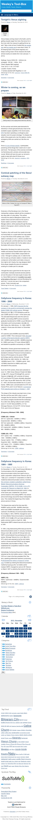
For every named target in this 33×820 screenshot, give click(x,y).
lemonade (17, 746)
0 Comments (11, 77)
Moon (13, 749)
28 (21, 636)
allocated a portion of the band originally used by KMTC (16, 337)
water (13, 766)
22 (25, 634)
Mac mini (4, 796)
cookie (2, 735)
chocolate (29, 730)
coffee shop (8, 733)
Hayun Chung (8, 741)
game (10, 738)
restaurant (4, 759)
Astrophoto (4, 77)
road (9, 759)
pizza (2, 757)
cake (21, 722)
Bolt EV (21, 720)
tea (17, 763)
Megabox (5, 749)
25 (7, 636)
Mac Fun (8, 663)
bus (14, 722)
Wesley (8, 22)
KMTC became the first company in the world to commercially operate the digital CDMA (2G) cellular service (16, 308)
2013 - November (16, 620)
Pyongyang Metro (6, 612)
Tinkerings (8, 659)
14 (21, 631)
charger (14, 730)
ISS (5, 746)
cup (5, 735)
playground (11, 757)
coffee (2, 733)
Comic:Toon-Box (10, 646)
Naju (11, 753)
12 (12, 631)
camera (25, 722)
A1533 (10, 713)
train (2, 766)
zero (6, 768)
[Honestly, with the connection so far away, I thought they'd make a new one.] (16, 191)
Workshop (9, 667)
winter (2, 160)
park (28, 754)
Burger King (9, 722)
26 (12, 636)
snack (3, 761)
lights (21, 746)
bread (25, 720)
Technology (4, 451)
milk (10, 749)
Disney (13, 735)
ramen (18, 757)
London (25, 746)
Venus (6, 74)
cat (10, 726)
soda (10, 761)
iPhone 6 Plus (21, 744)
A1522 (2, 713)
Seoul (23, 759)
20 (16, 634)
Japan (7, 746)
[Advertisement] (16, 690)
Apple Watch (23, 713)
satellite (18, 759)
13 (16, 631)
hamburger (24, 738)
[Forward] (29, 620)
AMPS (16, 584)
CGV (10, 730)
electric (21, 735)
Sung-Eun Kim (12, 763)
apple (18, 713)
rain (16, 757)
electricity (17, 158)
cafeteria (17, 722)
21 (21, 634)
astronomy (17, 73)
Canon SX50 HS (25, 73)
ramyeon (22, 757)
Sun (6, 763)
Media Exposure (10, 648)
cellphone (21, 448)
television (26, 763)
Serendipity (13, 811)
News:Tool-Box (10, 653)
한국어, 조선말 (26, 80)
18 (7, 634)
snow (6, 761)
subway (24, 285)
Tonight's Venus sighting (13, 19)
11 (7, 631)
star (19, 761)
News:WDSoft (10, 655)
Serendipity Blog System (8, 791)
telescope (20, 763)
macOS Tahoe (5, 794)
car (8, 726)
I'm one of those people (12, 146)
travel (6, 766)
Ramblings (3, 163)
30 (30, 636)
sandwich (13, 759)
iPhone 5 (8, 744)
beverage (17, 715)
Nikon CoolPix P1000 (21, 754)
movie (18, 749)
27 (16, 636)
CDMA (16, 448)
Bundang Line (18, 285)
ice (17, 742)
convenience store (25, 733)
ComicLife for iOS (6, 798)
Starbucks (24, 761)
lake (14, 746)
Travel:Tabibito (4, 288)
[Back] (3, 620)
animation (14, 713)
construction (15, 733)
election (17, 735)
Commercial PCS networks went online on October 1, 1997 (16, 388)
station (29, 761)
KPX (2, 133)
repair (27, 757)
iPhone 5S (14, 744)
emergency (23, 158)
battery (11, 716)
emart (2, 738)
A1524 (6, 713)
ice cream (22, 742)
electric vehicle (28, 735)
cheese (19, 730)
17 (3, 634)
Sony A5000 (15, 761)
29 (25, 636)
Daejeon (9, 735)
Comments (7, 784)
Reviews (8, 665)
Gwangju (16, 737)
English (30, 80)
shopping (28, 759)
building (3, 722)
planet (2, 74)
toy (30, 763)
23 (30, 634)
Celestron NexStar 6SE (17, 726)
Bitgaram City (10, 719)
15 (25, 631)
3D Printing (9, 661)
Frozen (7, 738)
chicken (23, 730)
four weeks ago (11, 47)
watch (9, 766)
